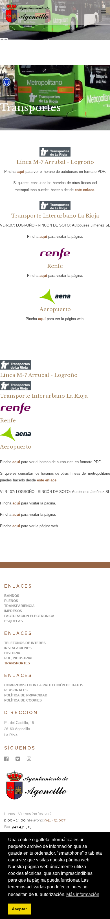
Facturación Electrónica (29, 616)
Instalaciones (18, 648)
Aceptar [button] (19, 909)
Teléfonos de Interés (25, 643)
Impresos (13, 611)
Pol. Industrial (18, 658)
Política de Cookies (23, 700)
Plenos (11, 600)
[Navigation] (103, 12)
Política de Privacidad (25, 695)
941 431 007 (55, 820)
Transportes (17, 663)
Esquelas (13, 621)
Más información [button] (82, 894)
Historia (12, 653)
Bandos (11, 595)
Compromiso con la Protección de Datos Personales (43, 688)
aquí (20, 171)
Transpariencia (19, 605)
